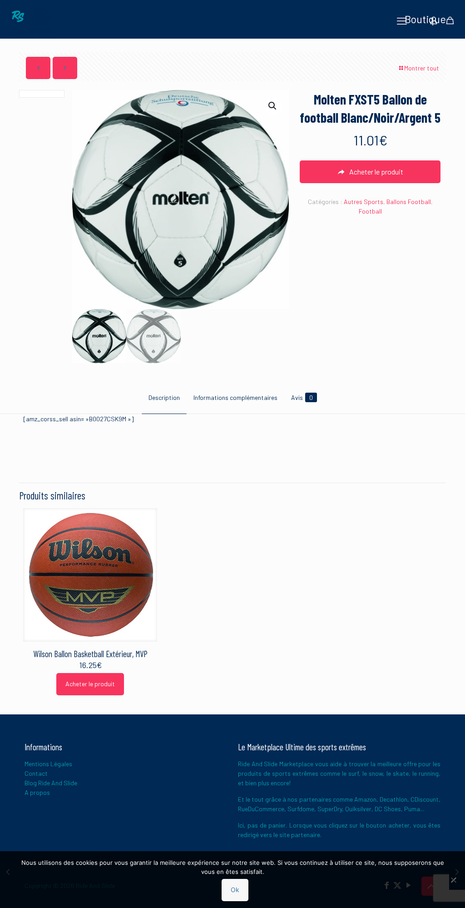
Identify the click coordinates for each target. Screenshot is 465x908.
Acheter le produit (90, 684)
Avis (302, 397)
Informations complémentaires (235, 397)
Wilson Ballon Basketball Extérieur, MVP (90, 654)
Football (370, 211)
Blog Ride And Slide (51, 783)
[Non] (453, 879)
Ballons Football (408, 201)
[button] (273, 106)
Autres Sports (363, 201)
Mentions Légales (48, 764)
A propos (37, 792)
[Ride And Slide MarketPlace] (30, 20)
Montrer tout (421, 68)
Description (164, 397)
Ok (235, 889)
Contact (36, 773)
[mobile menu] (402, 20)
